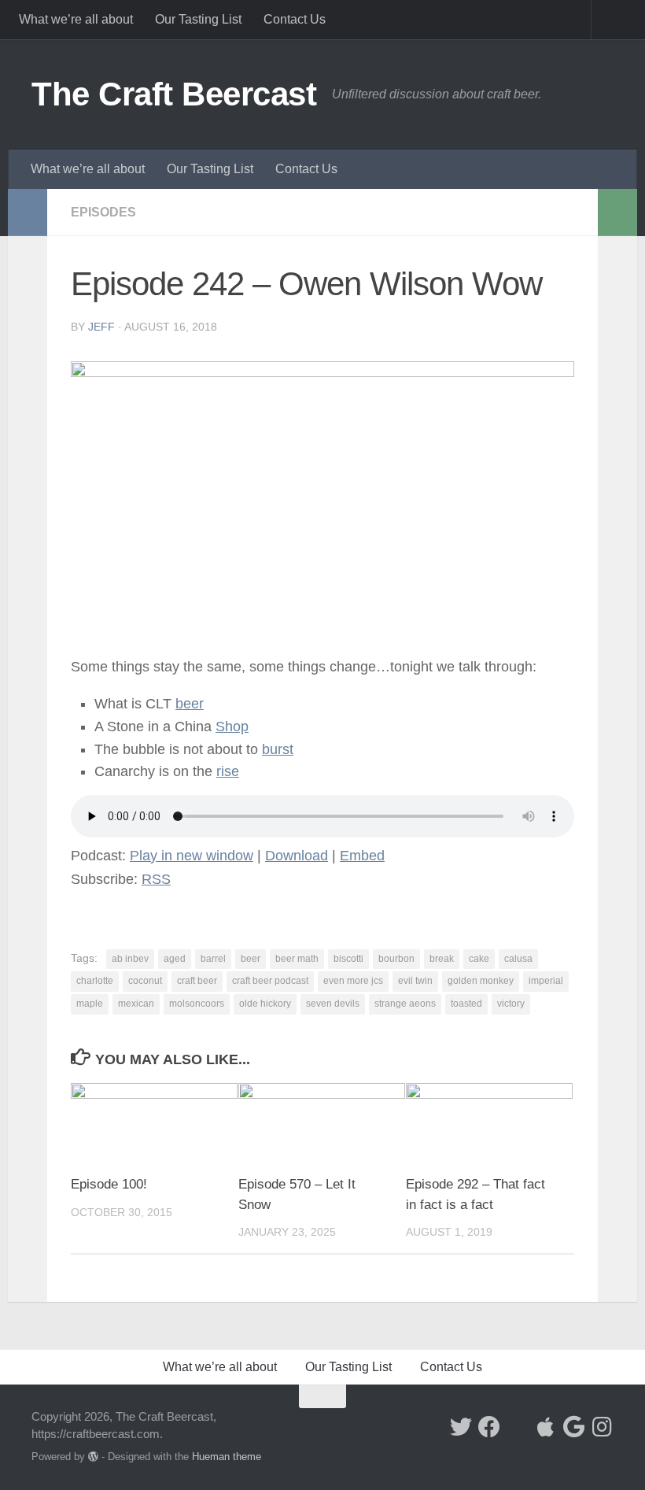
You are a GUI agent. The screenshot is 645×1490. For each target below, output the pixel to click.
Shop (232, 726)
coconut (145, 980)
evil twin (415, 980)
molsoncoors (196, 1003)
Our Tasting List (198, 19)
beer (250, 958)
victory (511, 1003)
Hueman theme (226, 1456)
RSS (156, 879)
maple (89, 1003)
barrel (213, 958)
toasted (466, 1003)
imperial (546, 980)
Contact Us (295, 19)
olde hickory (265, 1003)
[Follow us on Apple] (546, 1427)
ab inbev (130, 958)
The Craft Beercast (173, 94)
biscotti (348, 958)
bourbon (396, 958)
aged (175, 958)
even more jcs (353, 980)
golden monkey (481, 980)
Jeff (101, 326)
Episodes (103, 212)
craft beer (197, 980)
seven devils (332, 1003)
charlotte (94, 980)
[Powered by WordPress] (93, 1456)
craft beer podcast (270, 980)
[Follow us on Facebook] (489, 1427)
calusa (518, 958)
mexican (136, 1003)
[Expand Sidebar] (27, 212)
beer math (297, 958)
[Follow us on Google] (574, 1427)
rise (227, 771)
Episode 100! (109, 1184)
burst (277, 749)
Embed (362, 855)
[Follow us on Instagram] (603, 1427)
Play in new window (191, 855)
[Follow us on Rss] (518, 1428)
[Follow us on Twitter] (461, 1427)
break (441, 958)
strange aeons (405, 1003)
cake (479, 958)
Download (296, 855)
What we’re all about (76, 19)
